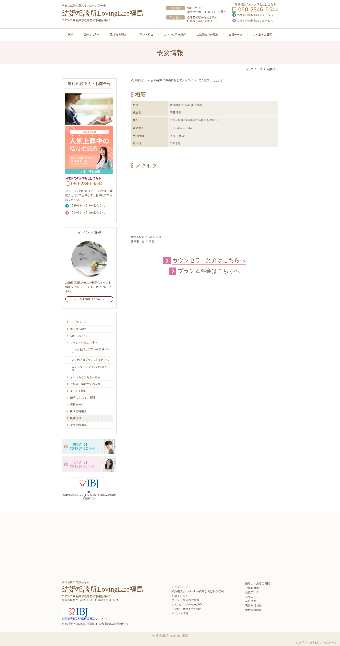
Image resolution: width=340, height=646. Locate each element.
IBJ (89, 491)
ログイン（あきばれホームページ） (318, 642)
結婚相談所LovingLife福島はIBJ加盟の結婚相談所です (95, 623)
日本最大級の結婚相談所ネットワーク (85, 618)
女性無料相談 (253, 610)
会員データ (252, 592)
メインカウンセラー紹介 (187, 604)
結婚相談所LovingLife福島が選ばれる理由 (198, 591)
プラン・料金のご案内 (185, 600)
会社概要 (250, 601)
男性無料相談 (253, 605)
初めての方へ (180, 596)
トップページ (180, 587)
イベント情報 (180, 613)
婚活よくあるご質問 (257, 583)
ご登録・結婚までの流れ (187, 609)
